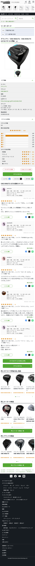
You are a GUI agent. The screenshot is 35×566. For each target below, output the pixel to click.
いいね (6, 217)
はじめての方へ (5, 530)
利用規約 (4, 550)
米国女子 (11, 523)
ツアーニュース (6, 518)
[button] (32, 396)
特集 (3, 539)
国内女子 (22, 523)
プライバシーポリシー (7, 548)
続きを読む (30, 214)
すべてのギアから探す (7, 480)
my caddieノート (6, 506)
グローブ (12, 490)
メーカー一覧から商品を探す (7, 21)
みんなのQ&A (5, 511)
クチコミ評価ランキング (9, 499)
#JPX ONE (10, 14)
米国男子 (5, 523)
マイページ (4, 535)
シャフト (10, 488)
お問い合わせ (5, 542)
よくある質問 (5, 532)
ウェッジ (23, 485)
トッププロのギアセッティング (25, 528)
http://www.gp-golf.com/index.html (11, 101)
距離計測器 (6, 490)
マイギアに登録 (9, 169)
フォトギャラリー (13, 528)
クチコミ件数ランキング (21, 499)
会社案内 (4, 552)
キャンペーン (5, 537)
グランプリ (4, 86)
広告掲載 (4, 555)
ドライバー (6, 485)
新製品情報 (4, 504)
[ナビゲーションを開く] (33, 2)
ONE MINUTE (4, 91)
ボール (5, 488)
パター (27, 485)
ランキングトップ (7, 497)
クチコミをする (17, 174)
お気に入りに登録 (26, 169)
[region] (17, 8)
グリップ (15, 488)
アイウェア (26, 488)
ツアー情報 (4, 516)
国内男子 (16, 523)
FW (10, 485)
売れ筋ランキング (17, 497)
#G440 (27, 14)
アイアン (17, 485)
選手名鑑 (5, 528)
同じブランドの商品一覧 (17, 465)
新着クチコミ (5, 502)
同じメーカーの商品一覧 (17, 431)
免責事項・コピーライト (7, 545)
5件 (17, 41)
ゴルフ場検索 (5, 513)
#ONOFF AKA (17, 14)
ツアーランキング (16, 518)
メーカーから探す (6, 492)
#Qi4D (22, 14)
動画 (3, 509)
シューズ (21, 488)
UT (13, 485)
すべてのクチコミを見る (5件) (17, 361)
